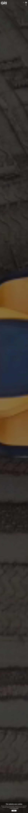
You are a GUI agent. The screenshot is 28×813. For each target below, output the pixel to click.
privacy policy (15, 808)
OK (14, 810)
